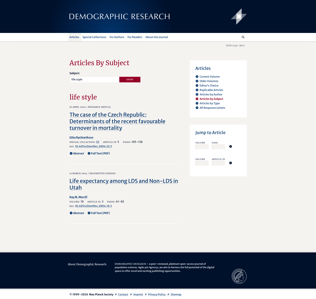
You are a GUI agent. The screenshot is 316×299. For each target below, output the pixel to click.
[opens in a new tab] (239, 276)
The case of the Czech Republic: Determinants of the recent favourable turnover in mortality (117, 121)
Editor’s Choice (209, 85)
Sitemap (176, 294)
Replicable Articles (211, 90)
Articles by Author (211, 94)
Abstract (78, 153)
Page (215, 143)
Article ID (218, 159)
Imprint (138, 294)
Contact (123, 294)
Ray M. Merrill (78, 197)
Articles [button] (74, 37)
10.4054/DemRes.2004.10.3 (93, 206)
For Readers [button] (135, 37)
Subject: (74, 73)
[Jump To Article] (230, 146)
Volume (200, 143)
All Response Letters (212, 107)
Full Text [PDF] (100, 153)
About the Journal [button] (156, 37)
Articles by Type (210, 103)
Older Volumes (209, 81)
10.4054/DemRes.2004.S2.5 (93, 146)
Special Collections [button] (94, 37)
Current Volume (210, 76)
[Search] (243, 37)
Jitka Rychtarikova (81, 137)
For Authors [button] (117, 37)
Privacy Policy (157, 294)
